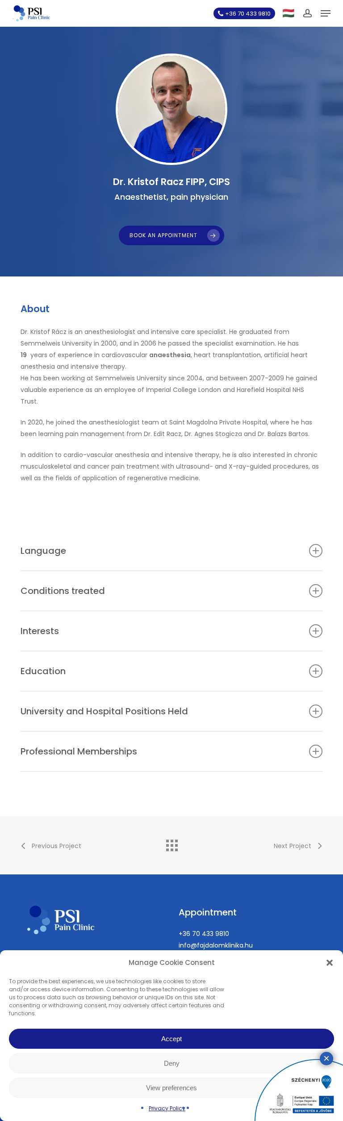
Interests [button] (40, 631)
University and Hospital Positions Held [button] (104, 711)
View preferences (171, 1088)
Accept (171, 1039)
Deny (172, 1063)
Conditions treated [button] (63, 591)
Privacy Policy (167, 1108)
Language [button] (43, 550)
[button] (329, 962)
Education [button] (43, 671)
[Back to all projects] (171, 843)
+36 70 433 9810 (204, 933)
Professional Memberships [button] (79, 751)
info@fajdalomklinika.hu (216, 945)
